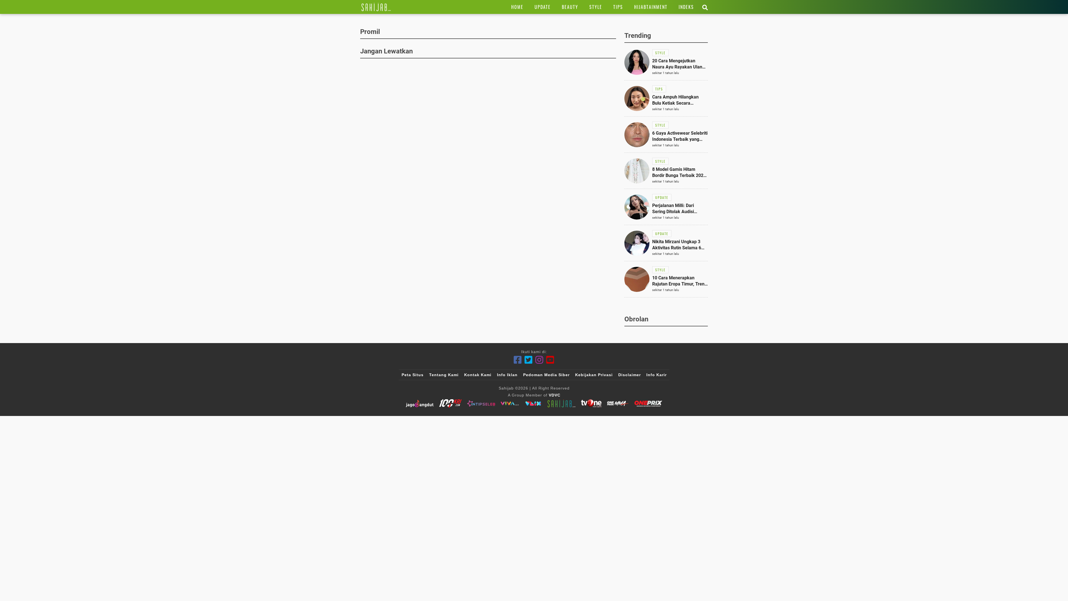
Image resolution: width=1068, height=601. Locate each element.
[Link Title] (376, 7)
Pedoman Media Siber (546, 375)
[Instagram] (539, 359)
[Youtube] (550, 359)
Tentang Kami (444, 375)
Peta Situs (413, 375)
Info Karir (656, 375)
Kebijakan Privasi (594, 375)
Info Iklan (507, 375)
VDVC (554, 395)
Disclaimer (629, 375)
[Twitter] (529, 359)
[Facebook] (518, 359)
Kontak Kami (477, 375)
